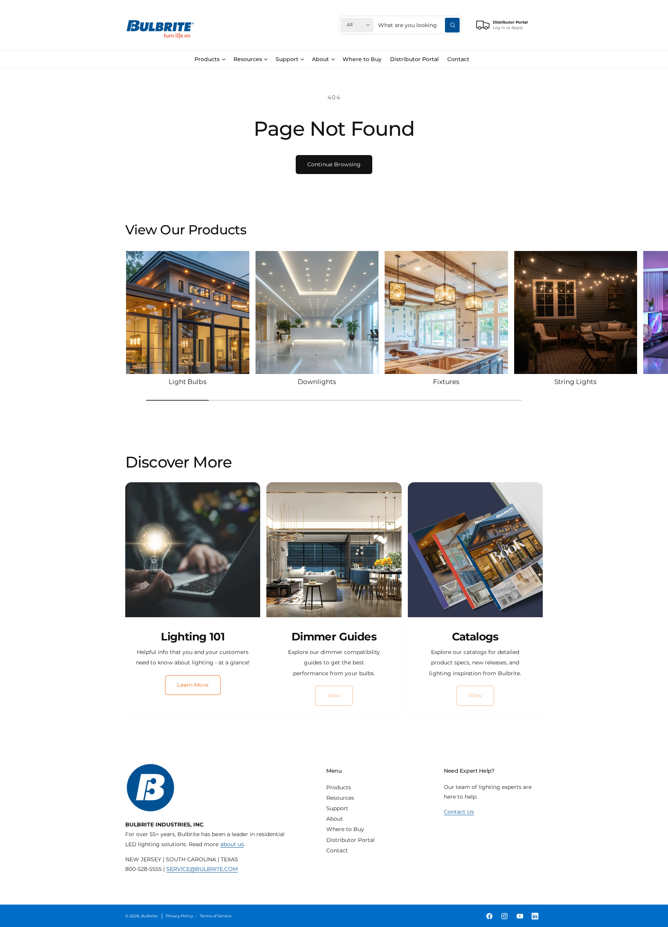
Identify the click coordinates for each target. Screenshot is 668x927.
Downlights (317, 381)
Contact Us (459, 812)
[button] (210, 59)
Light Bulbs (187, 381)
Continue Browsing (334, 164)
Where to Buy (345, 829)
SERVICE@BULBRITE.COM (202, 869)
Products (207, 59)
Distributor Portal (350, 840)
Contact (337, 850)
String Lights (575, 381)
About (320, 59)
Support (287, 59)
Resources (247, 59)
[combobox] (419, 25)
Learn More (192, 684)
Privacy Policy (179, 915)
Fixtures (446, 381)
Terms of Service (216, 915)
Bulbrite (149, 915)
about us (232, 844)
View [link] (334, 695)
